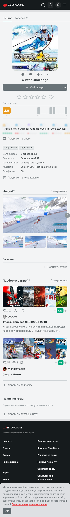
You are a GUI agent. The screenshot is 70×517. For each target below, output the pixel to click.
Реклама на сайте (47, 455)
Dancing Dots (27, 162)
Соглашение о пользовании (45, 477)
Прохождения (11, 462)
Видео (6, 455)
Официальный (28, 158)
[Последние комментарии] (50, 5)
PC (22, 171)
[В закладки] (23, 310)
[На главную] (13, 5)
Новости (7, 441)
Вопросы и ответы (47, 441)
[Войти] (58, 5)
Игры (6, 472)
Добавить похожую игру (23, 414)
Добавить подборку (20, 385)
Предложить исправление (23, 177)
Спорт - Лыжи (12, 374)
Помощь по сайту (47, 462)
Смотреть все (59, 191)
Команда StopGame (48, 448)
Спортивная (10, 147)
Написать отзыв (57, 266)
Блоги (6, 479)
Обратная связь (46, 468)
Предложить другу (19, 138)
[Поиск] (43, 4)
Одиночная (27, 147)
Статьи (6, 448)
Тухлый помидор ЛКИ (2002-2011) (25, 321)
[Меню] (65, 5)
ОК (7, 511)
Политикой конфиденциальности (29, 504)
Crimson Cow (27, 167)
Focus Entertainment (46, 167)
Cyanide (39, 162)
